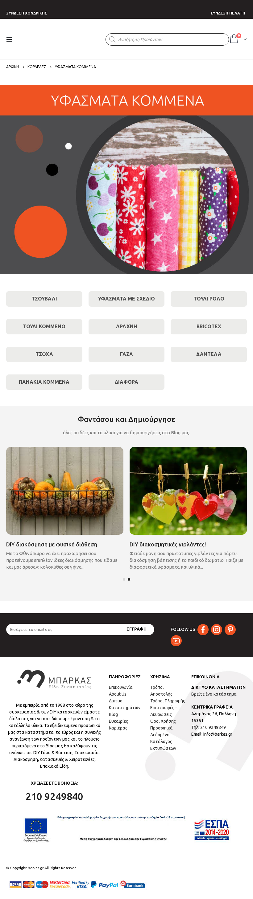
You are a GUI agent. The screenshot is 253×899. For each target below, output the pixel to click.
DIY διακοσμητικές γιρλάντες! (168, 544)
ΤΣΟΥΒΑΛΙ (44, 298)
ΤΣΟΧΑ (44, 354)
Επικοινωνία (121, 687)
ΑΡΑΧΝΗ (126, 326)
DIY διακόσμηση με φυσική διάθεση (51, 544)
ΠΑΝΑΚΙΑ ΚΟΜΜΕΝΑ (44, 382)
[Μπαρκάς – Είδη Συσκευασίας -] (62, 39)
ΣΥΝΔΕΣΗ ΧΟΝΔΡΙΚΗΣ (26, 13)
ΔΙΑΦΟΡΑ (126, 382)
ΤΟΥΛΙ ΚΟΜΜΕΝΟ (44, 326)
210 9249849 (213, 727)
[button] (124, 579)
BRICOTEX (209, 326)
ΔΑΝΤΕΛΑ (209, 354)
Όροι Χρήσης (163, 721)
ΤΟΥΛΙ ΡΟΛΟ (208, 298)
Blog (113, 714)
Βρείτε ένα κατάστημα (214, 694)
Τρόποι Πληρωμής (167, 700)
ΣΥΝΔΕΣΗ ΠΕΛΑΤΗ (227, 13)
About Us (117, 694)
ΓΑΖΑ (126, 354)
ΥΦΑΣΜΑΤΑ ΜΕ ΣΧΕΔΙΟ (126, 298)
